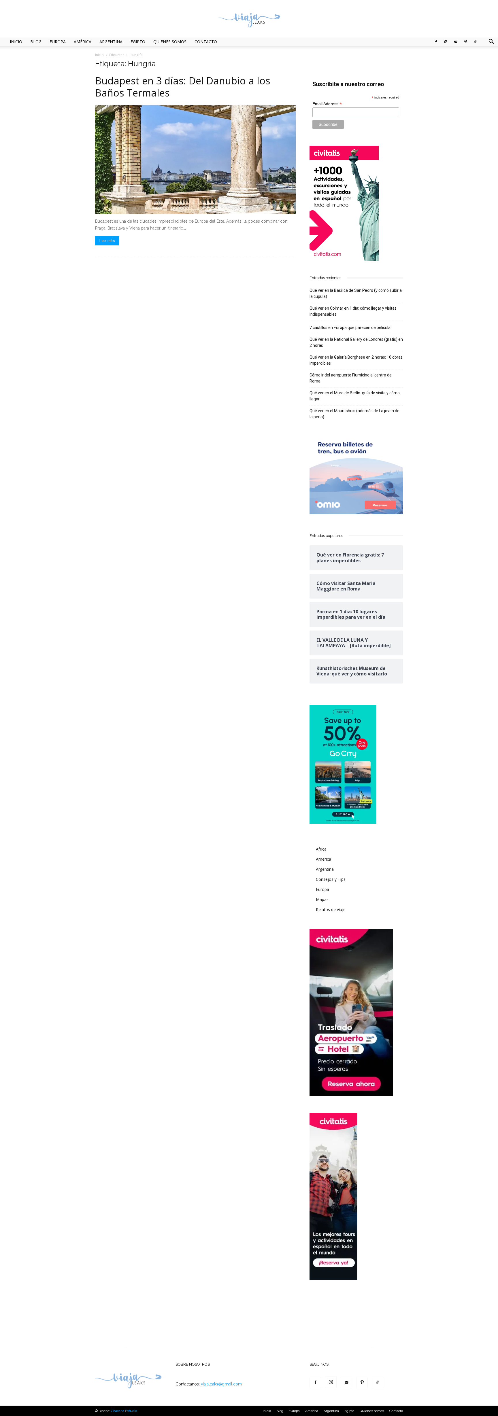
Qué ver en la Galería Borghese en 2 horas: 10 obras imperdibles (356, 360)
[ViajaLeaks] (249, 19)
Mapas (322, 899)
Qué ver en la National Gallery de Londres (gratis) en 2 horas (356, 342)
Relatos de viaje (331, 909)
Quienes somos (169, 41)
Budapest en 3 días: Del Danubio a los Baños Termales (182, 86)
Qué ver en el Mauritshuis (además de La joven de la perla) (354, 413)
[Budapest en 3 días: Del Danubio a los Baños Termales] (195, 159)
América (82, 41)
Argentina (110, 41)
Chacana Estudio (124, 1411)
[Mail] (455, 41)
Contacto (206, 41)
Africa (321, 849)
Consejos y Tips (331, 879)
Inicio (16, 41)
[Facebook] (436, 41)
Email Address (327, 104)
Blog (36, 41)
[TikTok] (475, 41)
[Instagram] (446, 41)
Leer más (107, 240)
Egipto (138, 41)
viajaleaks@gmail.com (221, 1384)
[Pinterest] (465, 41)
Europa (58, 41)
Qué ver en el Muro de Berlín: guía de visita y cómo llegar (355, 396)
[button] (491, 42)
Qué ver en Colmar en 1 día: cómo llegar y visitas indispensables (353, 311)
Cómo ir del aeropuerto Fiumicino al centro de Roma (351, 378)
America (323, 859)
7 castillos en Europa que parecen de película (350, 327)
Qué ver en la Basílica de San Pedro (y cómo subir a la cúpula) (356, 293)
